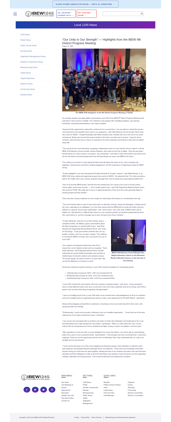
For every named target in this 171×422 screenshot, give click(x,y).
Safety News (25, 73)
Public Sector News (28, 46)
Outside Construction (90, 387)
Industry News (26, 95)
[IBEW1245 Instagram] (52, 390)
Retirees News (26, 84)
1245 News (25, 35)
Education (65, 393)
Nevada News (26, 51)
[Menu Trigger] (15, 14)
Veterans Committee (135, 393)
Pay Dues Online (67, 398)
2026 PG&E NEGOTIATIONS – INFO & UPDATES (85, 4)
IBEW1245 (39, 14)
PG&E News (25, 40)
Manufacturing (88, 393)
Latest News (108, 390)
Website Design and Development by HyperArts (120, 417)
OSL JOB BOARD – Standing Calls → (65, 14)
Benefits (107, 382)
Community (132, 390)
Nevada (86, 390)
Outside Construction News (31, 62)
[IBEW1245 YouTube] (43, 390)
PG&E (85, 385)
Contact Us (65, 401)
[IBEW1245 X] (35, 390)
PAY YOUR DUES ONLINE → (84, 14)
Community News (27, 89)
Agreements (65, 390)
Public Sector (87, 395)
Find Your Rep (109, 393)
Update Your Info (67, 395)
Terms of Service (96, 417)
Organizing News (27, 78)
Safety (85, 398)
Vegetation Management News (33, 56)
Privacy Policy (85, 417)
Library (130, 385)
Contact (76, 417)
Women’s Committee (135, 395)
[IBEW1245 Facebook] (27, 390)
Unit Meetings (109, 395)
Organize (131, 382)
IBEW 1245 (39, 377)
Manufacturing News (28, 67)
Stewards (131, 387)
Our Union (65, 382)
